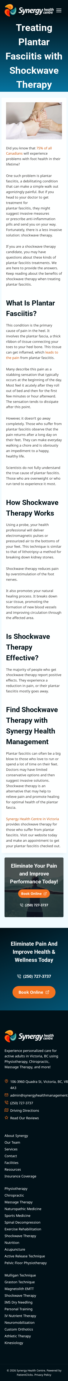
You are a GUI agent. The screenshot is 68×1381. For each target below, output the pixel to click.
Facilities (12, 1162)
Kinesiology (14, 1342)
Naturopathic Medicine (23, 1208)
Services (11, 1149)
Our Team (12, 1142)
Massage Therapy (18, 1202)
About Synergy (16, 1135)
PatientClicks (25, 1374)
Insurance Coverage (20, 1176)
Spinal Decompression (22, 1222)
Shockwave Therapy (20, 1236)
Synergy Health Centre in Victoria (32, 819)
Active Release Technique (25, 1256)
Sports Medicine (17, 1215)
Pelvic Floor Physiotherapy (26, 1263)
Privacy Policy (42, 1374)
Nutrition (12, 1242)
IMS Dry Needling (18, 1302)
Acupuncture (15, 1249)
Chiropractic (14, 1195)
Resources (13, 1169)
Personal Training (18, 1309)
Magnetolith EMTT (19, 1288)
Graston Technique (20, 1282)
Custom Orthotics (19, 1329)
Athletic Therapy (18, 1336)
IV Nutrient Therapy (20, 1315)
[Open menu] (58, 10)
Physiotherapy (16, 1188)
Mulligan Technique (20, 1275)
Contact (11, 1156)
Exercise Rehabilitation (23, 1229)
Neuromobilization (20, 1322)
